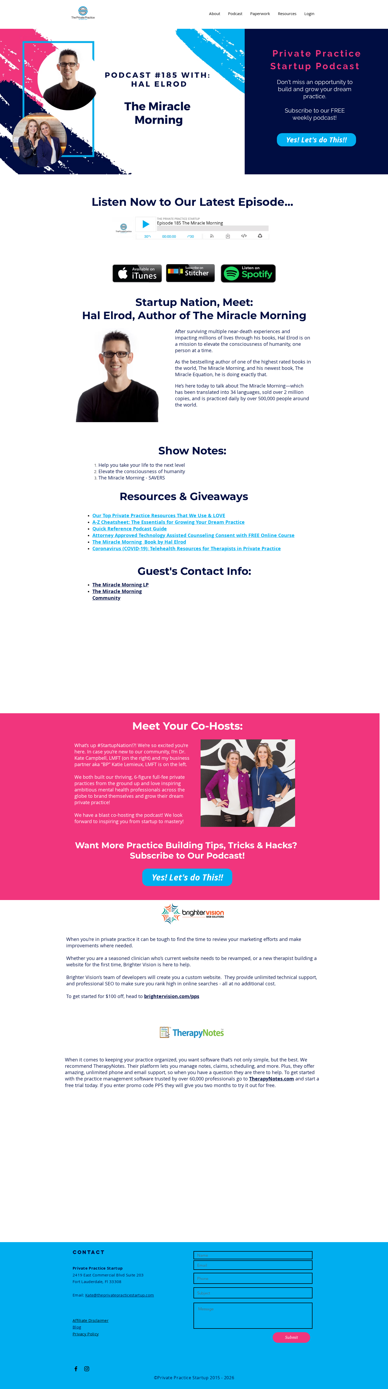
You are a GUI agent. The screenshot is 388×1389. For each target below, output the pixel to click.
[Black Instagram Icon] (86, 1368)
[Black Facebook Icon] (76, 1368)
